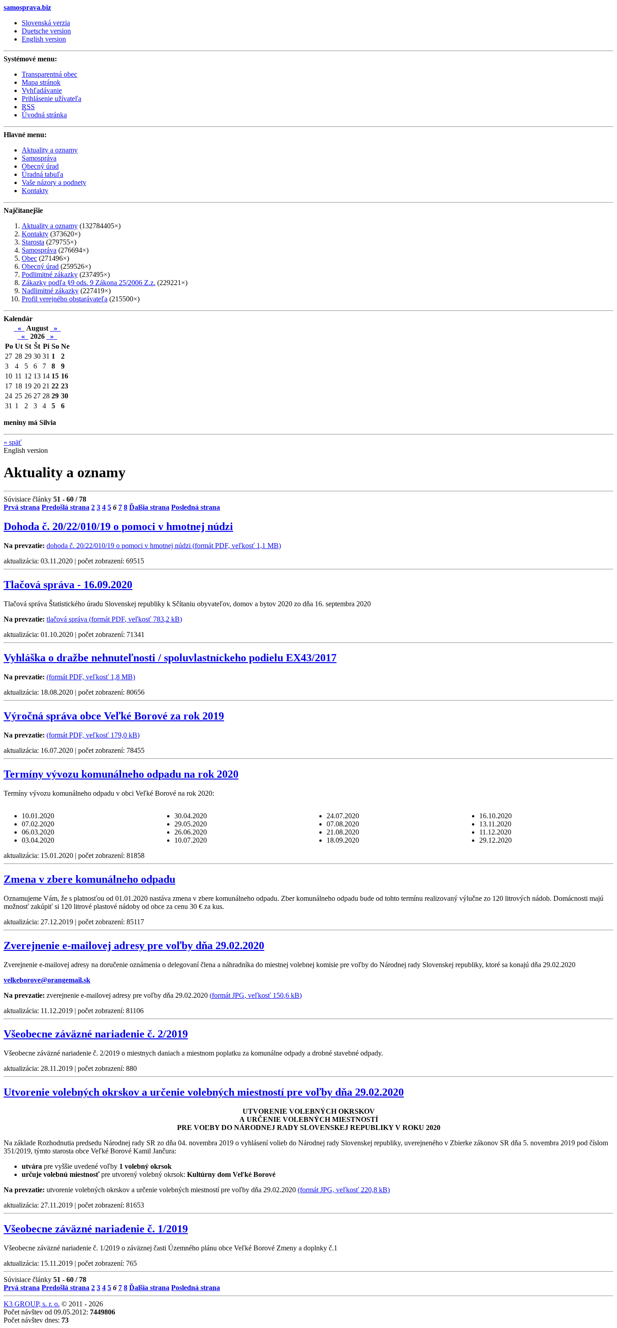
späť (13, 442)
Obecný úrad (40, 266)
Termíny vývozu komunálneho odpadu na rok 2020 (121, 774)
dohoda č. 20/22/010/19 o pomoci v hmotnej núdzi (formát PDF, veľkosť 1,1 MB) (164, 545)
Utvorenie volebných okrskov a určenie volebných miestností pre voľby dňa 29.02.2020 (204, 1092)
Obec (29, 258)
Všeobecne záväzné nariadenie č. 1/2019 (96, 1229)
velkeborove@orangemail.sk (47, 980)
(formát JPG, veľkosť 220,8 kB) (344, 1190)
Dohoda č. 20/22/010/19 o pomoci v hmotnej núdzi (118, 526)
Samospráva (39, 250)
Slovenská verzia (46, 23)
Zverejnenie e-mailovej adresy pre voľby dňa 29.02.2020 (134, 945)
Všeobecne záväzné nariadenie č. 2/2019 (96, 1034)
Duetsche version (46, 31)
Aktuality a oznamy (50, 226)
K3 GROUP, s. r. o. (32, 1304)
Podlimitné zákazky (50, 274)
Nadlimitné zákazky (50, 291)
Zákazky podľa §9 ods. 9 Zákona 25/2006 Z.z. (88, 282)
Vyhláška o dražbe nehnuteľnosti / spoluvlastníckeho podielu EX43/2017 (170, 658)
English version (44, 39)
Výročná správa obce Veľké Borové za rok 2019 (114, 716)
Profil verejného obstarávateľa (65, 299)
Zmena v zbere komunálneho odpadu (89, 879)
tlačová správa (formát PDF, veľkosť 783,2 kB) (114, 619)
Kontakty (35, 234)
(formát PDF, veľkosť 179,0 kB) (93, 735)
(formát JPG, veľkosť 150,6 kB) (256, 995)
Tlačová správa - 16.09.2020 (68, 584)
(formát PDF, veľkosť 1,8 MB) (91, 677)
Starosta (33, 242)
